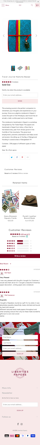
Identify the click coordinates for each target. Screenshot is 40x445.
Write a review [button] (20, 256)
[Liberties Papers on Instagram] (21, 424)
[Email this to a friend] (28, 157)
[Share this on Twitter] (11, 157)
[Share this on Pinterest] (22, 157)
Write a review (23, 173)
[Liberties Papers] (20, 5)
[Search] (33, 5)
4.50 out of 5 (25, 234)
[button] (6, 82)
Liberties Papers (22, 430)
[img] (4, 270)
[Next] (36, 35)
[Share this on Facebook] (17, 157)
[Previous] (4, 35)
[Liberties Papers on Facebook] (18, 424)
